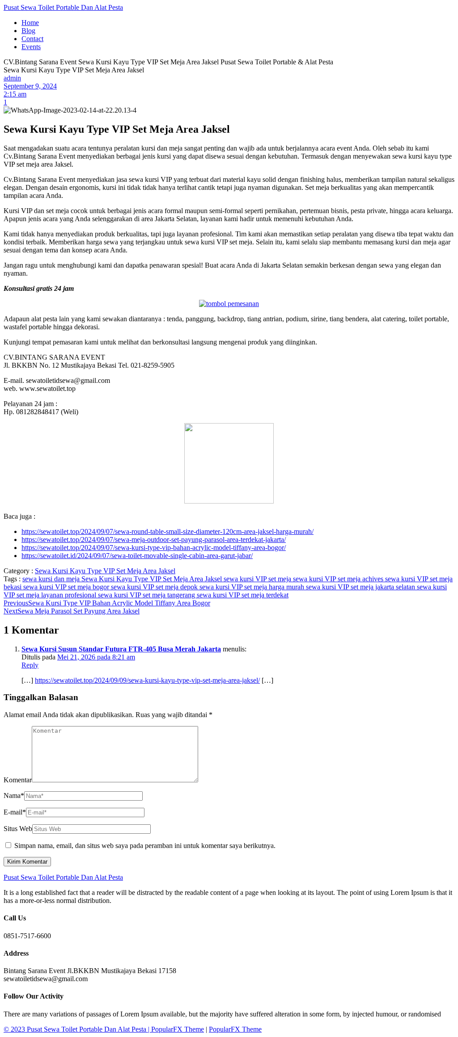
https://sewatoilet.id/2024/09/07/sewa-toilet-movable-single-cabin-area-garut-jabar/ (137, 555)
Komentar (18, 780)
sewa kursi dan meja (51, 579)
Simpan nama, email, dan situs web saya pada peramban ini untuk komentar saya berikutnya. (145, 845)
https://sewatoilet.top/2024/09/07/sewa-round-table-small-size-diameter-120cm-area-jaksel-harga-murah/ (167, 531)
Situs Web (18, 828)
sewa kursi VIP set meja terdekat (242, 595)
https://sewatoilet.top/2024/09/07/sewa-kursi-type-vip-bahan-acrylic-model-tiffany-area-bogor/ (153, 547)
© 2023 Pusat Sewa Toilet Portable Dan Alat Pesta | (77, 1029)
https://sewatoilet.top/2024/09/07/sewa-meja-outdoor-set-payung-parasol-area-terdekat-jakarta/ (153, 539)
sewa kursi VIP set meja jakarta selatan (361, 587)
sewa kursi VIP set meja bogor (67, 587)
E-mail (15, 812)
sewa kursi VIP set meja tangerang (147, 595)
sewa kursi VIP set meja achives (339, 579)
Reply (29, 665)
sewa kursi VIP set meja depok (155, 587)
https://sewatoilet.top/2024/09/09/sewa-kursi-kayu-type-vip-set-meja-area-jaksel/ (147, 680)
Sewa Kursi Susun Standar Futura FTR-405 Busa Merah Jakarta (121, 649)
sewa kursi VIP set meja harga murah (252, 587)
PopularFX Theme (177, 1029)
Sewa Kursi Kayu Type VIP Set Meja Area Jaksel (105, 571)
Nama (14, 795)
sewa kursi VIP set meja (258, 579)
